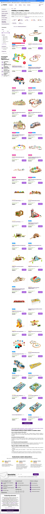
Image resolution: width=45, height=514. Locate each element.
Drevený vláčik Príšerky (16, 200)
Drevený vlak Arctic (15, 375)
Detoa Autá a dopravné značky (18, 353)
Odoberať (36, 474)
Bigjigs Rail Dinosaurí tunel (33, 266)
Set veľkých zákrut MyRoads (17, 395)
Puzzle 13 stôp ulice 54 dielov (33, 375)
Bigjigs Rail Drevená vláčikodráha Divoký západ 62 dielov (18, 289)
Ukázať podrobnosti (10, 512)
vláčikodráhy (22, 428)
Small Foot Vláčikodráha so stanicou (35, 44)
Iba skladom (5, 49)
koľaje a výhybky (40, 428)
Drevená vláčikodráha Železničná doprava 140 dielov (34, 158)
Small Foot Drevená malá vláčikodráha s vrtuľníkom (17, 66)
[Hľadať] (35, 5)
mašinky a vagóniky (28, 428)
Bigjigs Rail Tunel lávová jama (17, 266)
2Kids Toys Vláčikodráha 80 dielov (34, 90)
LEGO (23, 0)
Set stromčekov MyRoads (33, 395)
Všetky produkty (5, 47)
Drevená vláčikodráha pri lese (33, 352)
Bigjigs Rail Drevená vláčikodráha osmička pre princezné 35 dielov (34, 68)
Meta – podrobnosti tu (11, 503)
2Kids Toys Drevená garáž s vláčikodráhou (33, 223)
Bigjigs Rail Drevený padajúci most (34, 245)
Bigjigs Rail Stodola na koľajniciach (18, 245)
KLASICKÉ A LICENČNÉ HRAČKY (31, 0)
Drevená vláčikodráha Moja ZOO (18, 157)
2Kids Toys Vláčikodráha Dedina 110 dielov (18, 113)
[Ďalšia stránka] (31, 426)
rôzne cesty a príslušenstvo (28, 429)
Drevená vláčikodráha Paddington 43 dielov (19, 180)
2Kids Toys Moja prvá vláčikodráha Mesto (34, 180)
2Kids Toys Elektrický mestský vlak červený (18, 90)
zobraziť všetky (4, 44)
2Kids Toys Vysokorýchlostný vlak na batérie (35, 135)
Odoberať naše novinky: (12, 475)
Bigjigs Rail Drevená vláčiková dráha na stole (35, 309)
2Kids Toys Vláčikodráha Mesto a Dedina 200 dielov (18, 135)
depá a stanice (14, 429)
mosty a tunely (34, 428)
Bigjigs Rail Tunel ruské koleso (17, 331)
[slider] (2, 32)
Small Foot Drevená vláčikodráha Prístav (18, 46)
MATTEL (21, 0)
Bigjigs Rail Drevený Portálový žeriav (35, 331)
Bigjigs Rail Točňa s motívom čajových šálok (33, 288)
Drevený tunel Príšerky (16, 221)
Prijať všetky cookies (10, 510)
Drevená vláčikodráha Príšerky (34, 200)
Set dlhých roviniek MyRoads (33, 417)
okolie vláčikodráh (20, 429)
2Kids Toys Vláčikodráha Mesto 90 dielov (34, 113)
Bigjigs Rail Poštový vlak (16, 311)
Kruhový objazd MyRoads (17, 414)
